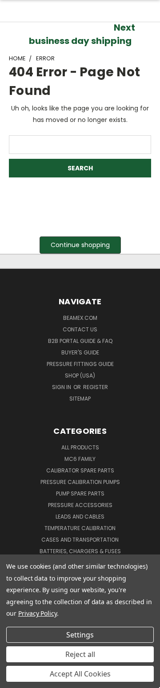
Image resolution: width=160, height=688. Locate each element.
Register (95, 387)
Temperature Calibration (80, 528)
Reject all (80, 654)
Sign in (62, 387)
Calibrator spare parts (80, 470)
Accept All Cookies (80, 674)
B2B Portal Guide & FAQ (80, 341)
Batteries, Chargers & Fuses (80, 551)
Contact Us (80, 329)
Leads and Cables (80, 516)
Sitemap (80, 398)
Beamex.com (80, 318)
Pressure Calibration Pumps (80, 482)
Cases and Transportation (80, 539)
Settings (80, 635)
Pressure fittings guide (80, 364)
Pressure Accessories (80, 505)
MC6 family (80, 459)
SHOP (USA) (80, 375)
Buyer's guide (80, 352)
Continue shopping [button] (80, 244)
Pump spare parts (80, 493)
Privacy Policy (37, 613)
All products (80, 447)
